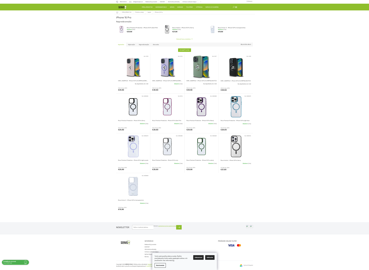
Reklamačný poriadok (151, 2)
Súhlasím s (164, 226)
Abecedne (156, 45)
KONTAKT (162, 2)
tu (173, 260)
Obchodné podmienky (174, 2)
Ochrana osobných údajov (190, 2)
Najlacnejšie (131, 45)
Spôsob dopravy (149, 254)
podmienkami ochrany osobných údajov (167, 226)
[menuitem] (147, 7)
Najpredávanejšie (144, 45)
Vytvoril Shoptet (248, 265)
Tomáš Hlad (149, 266)
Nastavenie (160, 265)
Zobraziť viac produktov (183, 39)
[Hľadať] (233, 7)
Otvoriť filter (184, 50)
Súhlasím (210, 257)
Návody (147, 257)
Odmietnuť (198, 257)
